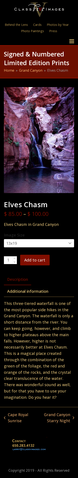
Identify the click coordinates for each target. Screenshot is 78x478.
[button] (71, 41)
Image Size (14, 235)
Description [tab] (17, 279)
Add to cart (34, 260)
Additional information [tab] (27, 291)
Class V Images (23, 41)
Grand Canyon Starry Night (53, 418)
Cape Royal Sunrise (16, 418)
